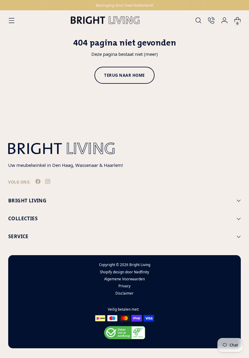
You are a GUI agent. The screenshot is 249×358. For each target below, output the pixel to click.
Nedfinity (141, 272)
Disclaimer (124, 293)
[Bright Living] (105, 20)
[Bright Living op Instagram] (48, 182)
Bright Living (139, 264)
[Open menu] (11, 20)
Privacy (124, 286)
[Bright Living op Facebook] (38, 182)
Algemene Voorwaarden (124, 279)
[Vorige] (45, 5)
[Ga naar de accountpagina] (224, 20)
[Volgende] (203, 5)
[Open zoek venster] (198, 20)
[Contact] (211, 20)
